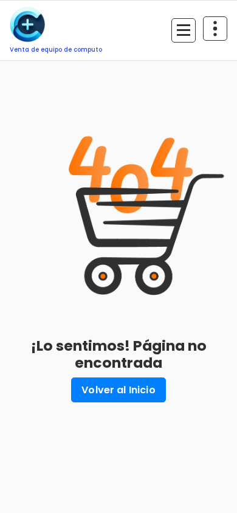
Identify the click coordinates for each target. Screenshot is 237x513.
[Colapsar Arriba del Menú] (215, 28)
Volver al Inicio (118, 390)
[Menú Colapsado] (183, 30)
